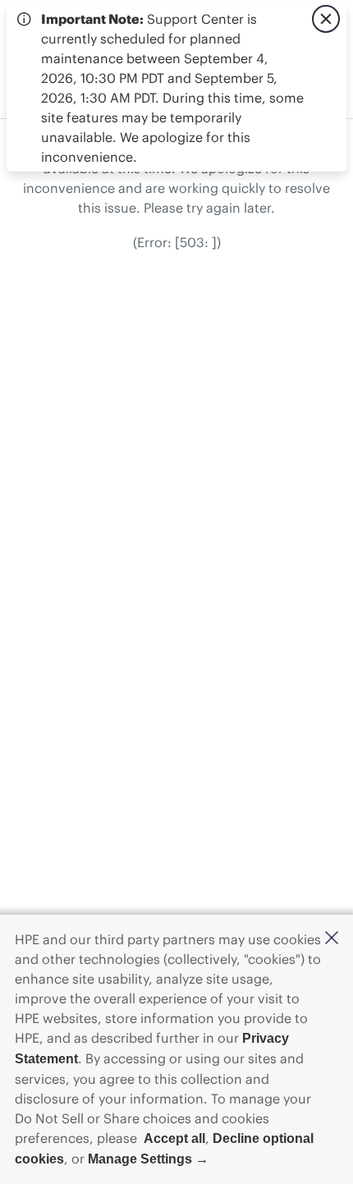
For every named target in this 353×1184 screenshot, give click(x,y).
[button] (331, 939)
